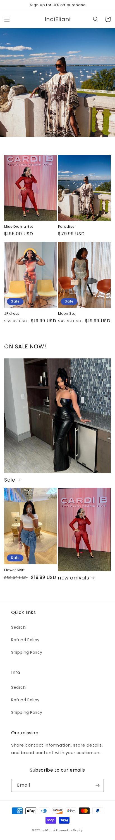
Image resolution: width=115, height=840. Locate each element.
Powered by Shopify (69, 830)
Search (18, 627)
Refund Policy (25, 640)
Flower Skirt (14, 570)
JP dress (12, 313)
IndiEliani (48, 830)
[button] (7, 19)
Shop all (57, 82)
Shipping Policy (26, 652)
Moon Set (66, 313)
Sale (9, 480)
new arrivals (73, 578)
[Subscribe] (97, 785)
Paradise (66, 226)
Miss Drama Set (18, 226)
